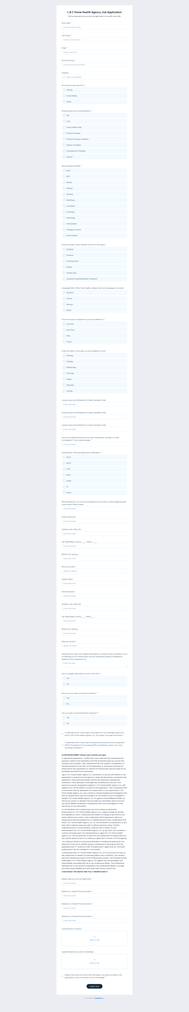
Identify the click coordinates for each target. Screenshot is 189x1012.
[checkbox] (94, 90)
